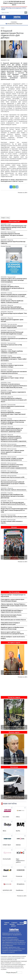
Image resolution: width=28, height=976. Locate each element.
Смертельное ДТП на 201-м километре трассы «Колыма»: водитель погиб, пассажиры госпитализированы (14, 280)
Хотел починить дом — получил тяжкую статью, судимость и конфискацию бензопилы (12, 452)
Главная (6, 922)
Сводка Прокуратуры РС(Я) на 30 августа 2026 (14, 516)
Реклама (12, 924)
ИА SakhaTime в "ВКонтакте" (14, 23)
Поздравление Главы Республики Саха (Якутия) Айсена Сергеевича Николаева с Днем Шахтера (12, 496)
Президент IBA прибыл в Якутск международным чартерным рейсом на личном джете (12, 288)
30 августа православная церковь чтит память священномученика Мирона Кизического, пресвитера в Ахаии (12, 430)
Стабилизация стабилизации (9, 472)
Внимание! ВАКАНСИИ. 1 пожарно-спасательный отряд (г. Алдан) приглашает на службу (13, 414)
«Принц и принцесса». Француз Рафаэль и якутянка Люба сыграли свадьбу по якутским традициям (14, 605)
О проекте (14, 922)
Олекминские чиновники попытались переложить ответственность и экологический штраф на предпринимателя (13, 466)
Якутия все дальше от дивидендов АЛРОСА (13, 446)
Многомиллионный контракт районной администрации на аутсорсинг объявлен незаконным (13, 483)
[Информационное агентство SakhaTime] (16, 17)
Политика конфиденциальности (9, 937)
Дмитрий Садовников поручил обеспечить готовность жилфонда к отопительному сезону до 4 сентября (13, 422)
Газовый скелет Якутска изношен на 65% (12, 477)
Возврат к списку (5, 217)
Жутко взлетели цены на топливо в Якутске (13, 619)
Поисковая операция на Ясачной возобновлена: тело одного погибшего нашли (12, 235)
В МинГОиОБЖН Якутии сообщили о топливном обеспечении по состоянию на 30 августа (13, 400)
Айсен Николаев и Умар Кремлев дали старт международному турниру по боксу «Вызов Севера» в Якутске (13, 227)
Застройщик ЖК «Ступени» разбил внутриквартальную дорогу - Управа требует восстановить (14, 359)
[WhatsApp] (14, 187)
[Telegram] (17, 187)
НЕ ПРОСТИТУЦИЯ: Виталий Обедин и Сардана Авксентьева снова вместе (14, 3)
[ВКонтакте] (11, 187)
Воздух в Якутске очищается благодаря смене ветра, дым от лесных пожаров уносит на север (14, 510)
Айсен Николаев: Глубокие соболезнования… (14, 490)
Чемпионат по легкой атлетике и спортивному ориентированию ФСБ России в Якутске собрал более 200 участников (14, 385)
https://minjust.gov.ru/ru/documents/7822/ (13, 966)
